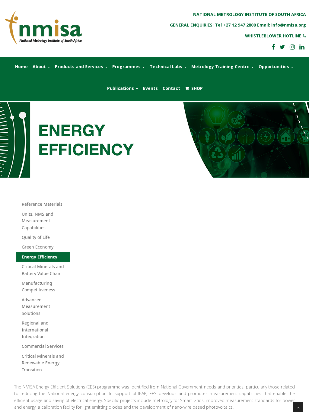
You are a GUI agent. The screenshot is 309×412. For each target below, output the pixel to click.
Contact (171, 88)
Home (21, 66)
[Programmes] (46, 27)
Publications (121, 88)
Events (150, 88)
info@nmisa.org (288, 25)
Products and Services (79, 66)
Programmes (127, 66)
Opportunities (274, 66)
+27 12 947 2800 (239, 25)
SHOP (196, 88)
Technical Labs (166, 66)
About (40, 66)
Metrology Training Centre (221, 66)
